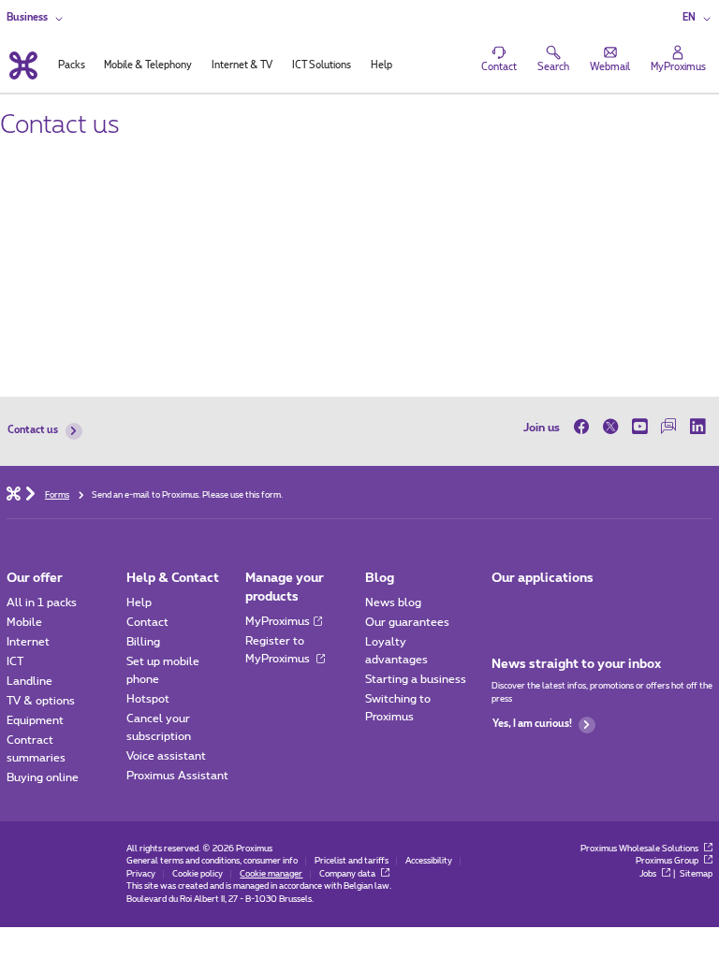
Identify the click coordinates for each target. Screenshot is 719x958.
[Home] (14, 493)
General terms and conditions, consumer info (212, 861)
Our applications (543, 578)
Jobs (648, 874)
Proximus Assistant (177, 775)
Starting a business (415, 679)
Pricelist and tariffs (352, 861)
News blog (393, 602)
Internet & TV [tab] (242, 65)
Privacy (140, 874)
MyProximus (277, 621)
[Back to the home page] (22, 65)
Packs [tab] (71, 65)
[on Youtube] (639, 427)
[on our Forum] (668, 427)
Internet (28, 641)
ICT (15, 661)
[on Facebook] (584, 427)
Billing (143, 641)
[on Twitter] (610, 427)
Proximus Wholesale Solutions (640, 849)
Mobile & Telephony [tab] (148, 65)
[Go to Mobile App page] (504, 606)
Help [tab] (381, 65)
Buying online (43, 777)
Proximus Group (668, 861)
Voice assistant (166, 756)
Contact (147, 622)
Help (139, 602)
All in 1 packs (42, 602)
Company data (348, 874)
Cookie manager (271, 874)
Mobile (24, 622)
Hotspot (147, 698)
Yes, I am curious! (532, 724)
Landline (29, 681)
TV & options (41, 700)
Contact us (32, 430)
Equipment (35, 720)
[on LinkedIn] (697, 427)
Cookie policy (197, 874)
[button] (697, 18)
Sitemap (696, 874)
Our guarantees (407, 622)
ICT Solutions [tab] (321, 65)
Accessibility (428, 861)
